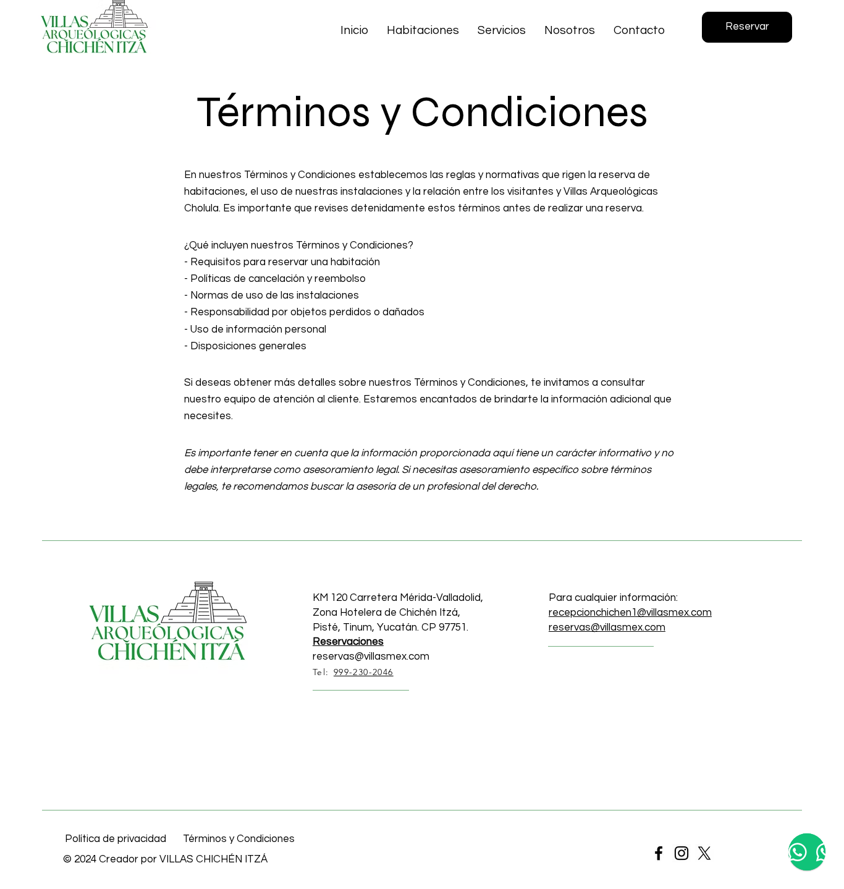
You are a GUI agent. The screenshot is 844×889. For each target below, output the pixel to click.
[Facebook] (658, 853)
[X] (704, 853)
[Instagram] (681, 853)
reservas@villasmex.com (371, 656)
